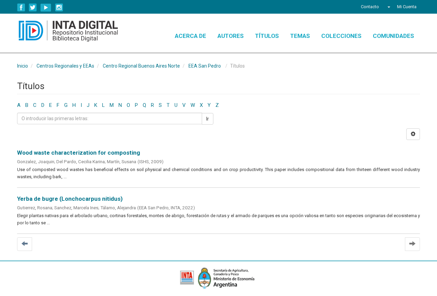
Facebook (21, 7)
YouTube (46, 7)
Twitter (33, 7)
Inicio (22, 66)
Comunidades (393, 35)
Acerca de (190, 35)
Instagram (59, 7)
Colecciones (341, 35)
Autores (230, 35)
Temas (300, 35)
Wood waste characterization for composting (78, 152)
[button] (388, 7)
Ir (207, 119)
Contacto (370, 6)
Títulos (267, 35)
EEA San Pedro (204, 66)
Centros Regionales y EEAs (65, 66)
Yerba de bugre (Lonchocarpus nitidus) (70, 198)
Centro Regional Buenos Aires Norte (141, 66)
